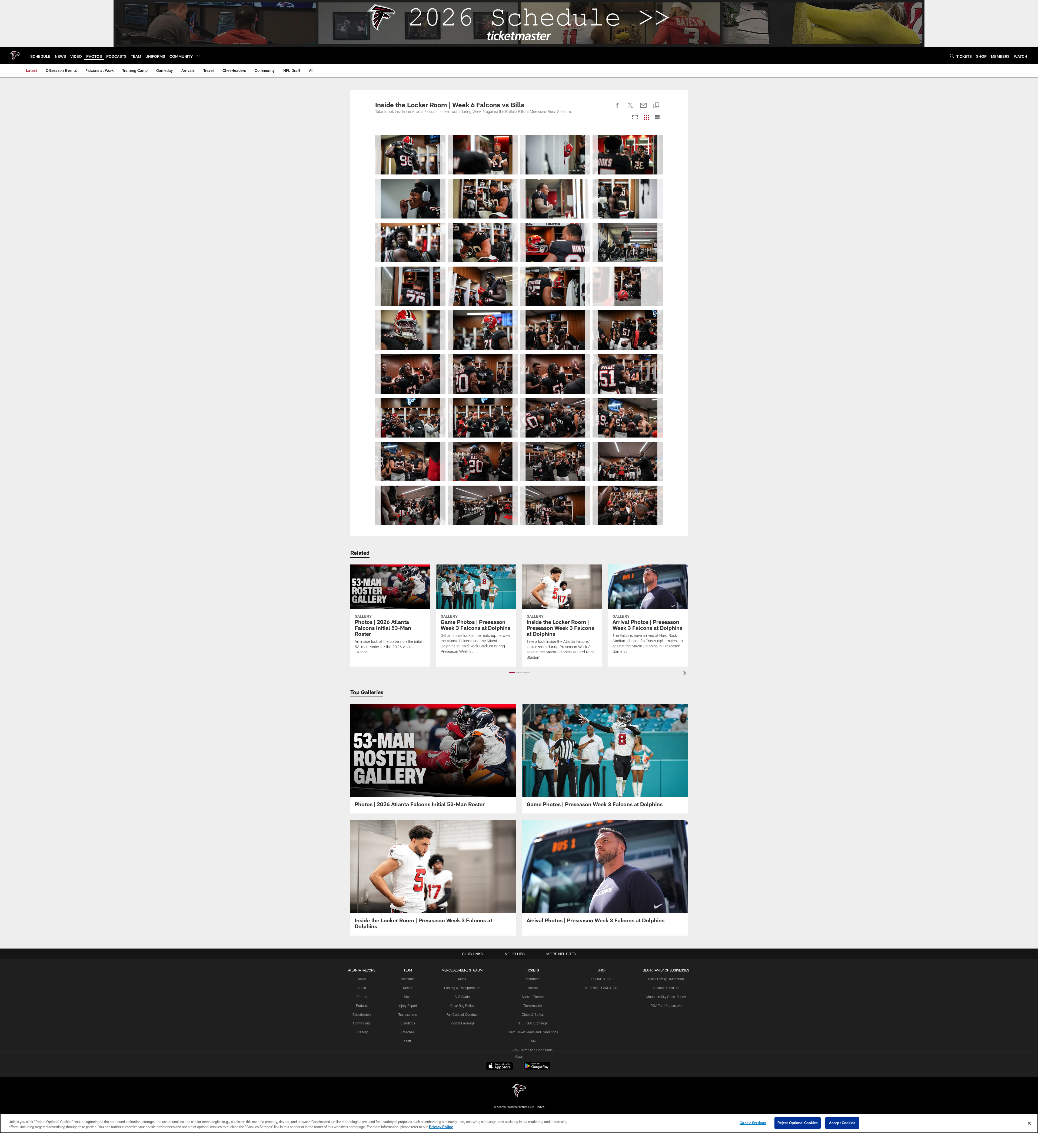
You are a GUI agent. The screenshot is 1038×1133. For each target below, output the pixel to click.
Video (362, 988)
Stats (407, 996)
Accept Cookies (842, 1123)
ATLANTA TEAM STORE (602, 988)
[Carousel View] (635, 117)
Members (532, 979)
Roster (407, 988)
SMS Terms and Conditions (533, 1050)
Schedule (407, 979)
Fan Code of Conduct (462, 1014)
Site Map (361, 1032)
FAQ (532, 1041)
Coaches (407, 1032)
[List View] (657, 117)
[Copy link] (656, 105)
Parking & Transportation (462, 988)
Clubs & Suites (533, 1014)
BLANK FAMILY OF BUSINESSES (666, 970)
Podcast (362, 1005)
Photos (362, 996)
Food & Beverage (462, 1023)
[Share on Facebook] (617, 108)
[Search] (952, 55)
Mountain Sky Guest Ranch (666, 996)
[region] (519, 1123)
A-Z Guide (462, 996)
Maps (462, 979)
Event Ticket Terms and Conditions (532, 1032)
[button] (511, 673)
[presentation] (685, 674)
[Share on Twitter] (630, 108)
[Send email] (643, 108)
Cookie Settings (753, 1123)
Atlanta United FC (666, 988)
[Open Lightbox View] (410, 154)
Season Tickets (533, 996)
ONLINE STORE (602, 979)
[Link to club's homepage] (15, 55)
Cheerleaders (361, 1014)
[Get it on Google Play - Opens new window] (536, 1068)
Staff (407, 1041)
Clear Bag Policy (462, 1005)
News (362, 979)
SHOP (602, 970)
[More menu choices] (199, 56)
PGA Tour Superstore (666, 1005)
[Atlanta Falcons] (519, 1091)
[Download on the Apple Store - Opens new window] (499, 1066)
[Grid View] (646, 117)
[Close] (1029, 1123)
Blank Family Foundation (666, 979)
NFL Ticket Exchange (532, 1023)
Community (362, 1023)
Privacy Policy (441, 1127)
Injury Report (407, 1005)
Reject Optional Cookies (797, 1123)
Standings (407, 1023)
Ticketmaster (532, 1005)
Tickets (532, 988)
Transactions (407, 1014)
